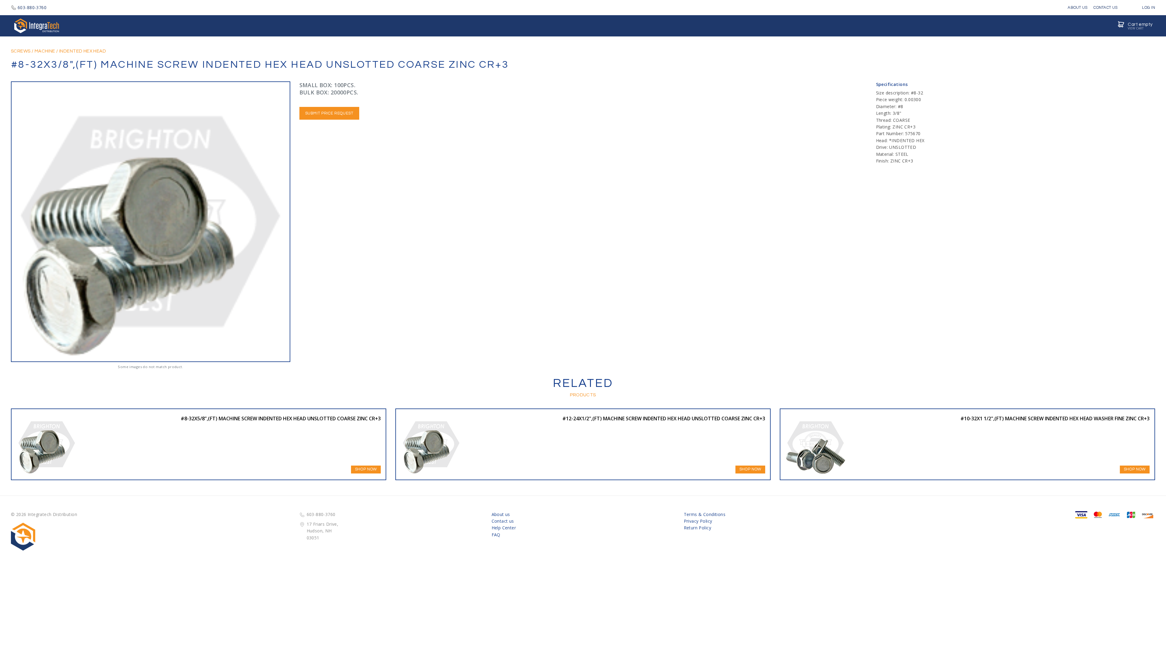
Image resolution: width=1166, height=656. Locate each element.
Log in (1148, 7)
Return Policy (697, 528)
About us (501, 514)
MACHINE (45, 51)
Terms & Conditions (705, 514)
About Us (1077, 7)
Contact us (503, 521)
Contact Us (1105, 7)
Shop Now (366, 469)
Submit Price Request (329, 113)
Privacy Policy (698, 521)
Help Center (504, 528)
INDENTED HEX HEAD (82, 51)
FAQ (496, 535)
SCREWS (21, 51)
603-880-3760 (32, 7)
